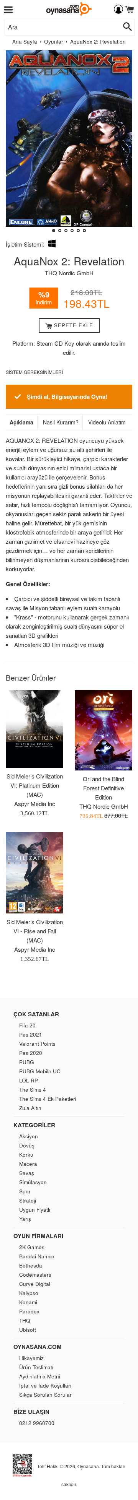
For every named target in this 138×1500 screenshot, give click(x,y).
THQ (24, 1320)
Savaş (26, 1173)
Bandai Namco (36, 1256)
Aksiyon (28, 1136)
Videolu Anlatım (107, 422)
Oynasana (88, 1466)
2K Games (31, 1247)
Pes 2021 (30, 1034)
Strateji (27, 1200)
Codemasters (35, 1274)
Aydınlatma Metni (39, 1376)
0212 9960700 (36, 1423)
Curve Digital (34, 1283)
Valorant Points (37, 1043)
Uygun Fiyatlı (34, 1209)
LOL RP (28, 1080)
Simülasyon (33, 1182)
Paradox (29, 1311)
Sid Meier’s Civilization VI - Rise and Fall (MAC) (35, 931)
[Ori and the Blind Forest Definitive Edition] (103, 730)
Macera (28, 1163)
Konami (28, 1302)
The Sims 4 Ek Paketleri (47, 1098)
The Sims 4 (32, 1089)
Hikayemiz (31, 1358)
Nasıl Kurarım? (61, 422)
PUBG (26, 1062)
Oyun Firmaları (38, 1236)
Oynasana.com (37, 1346)
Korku (26, 1154)
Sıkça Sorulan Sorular (45, 1394)
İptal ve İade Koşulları (45, 1385)
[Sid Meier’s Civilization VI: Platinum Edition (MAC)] (34, 729)
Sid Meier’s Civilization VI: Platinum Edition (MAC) (35, 785)
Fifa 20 (27, 1025)
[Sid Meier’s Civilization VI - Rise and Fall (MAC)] (34, 872)
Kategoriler (34, 1125)
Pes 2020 (30, 1052)
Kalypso (28, 1293)
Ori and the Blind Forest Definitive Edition (103, 788)
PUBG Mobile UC (40, 1071)
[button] (15, 144)
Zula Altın (30, 1108)
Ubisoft (27, 1329)
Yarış (25, 1218)
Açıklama (21, 422)
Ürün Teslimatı (36, 1367)
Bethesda (30, 1265)
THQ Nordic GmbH (69, 273)
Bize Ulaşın (31, 1411)
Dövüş (26, 1145)
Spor (25, 1191)
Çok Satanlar (36, 1014)
